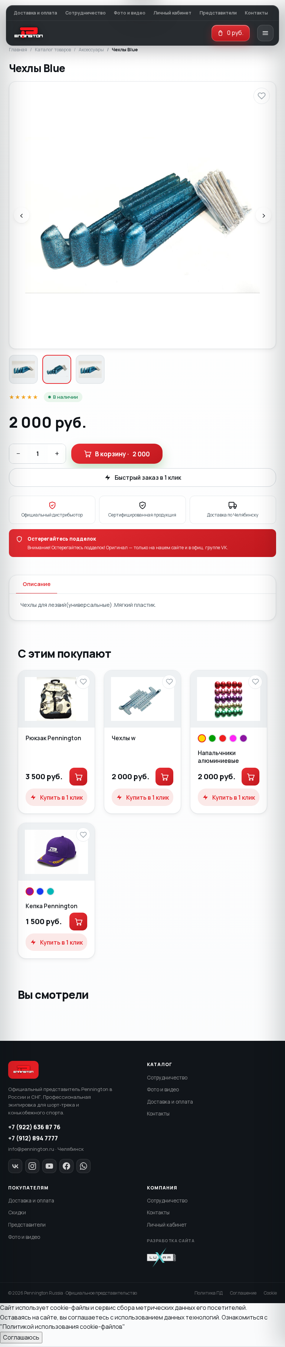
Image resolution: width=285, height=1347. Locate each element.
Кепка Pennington (52, 906)
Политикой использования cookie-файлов (62, 1326)
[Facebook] (66, 1166)
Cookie (270, 1293)
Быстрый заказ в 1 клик (148, 477)
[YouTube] (49, 1166)
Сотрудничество (85, 13)
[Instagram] (32, 1166)
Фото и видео (129, 13)
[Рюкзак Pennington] (56, 699)
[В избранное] (261, 96)
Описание (36, 584)
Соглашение (243, 1293)
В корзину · (122, 454)
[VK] (15, 1166)
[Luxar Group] (161, 1257)
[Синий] (40, 891)
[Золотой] (202, 738)
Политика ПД (208, 1293)
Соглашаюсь (21, 1337)
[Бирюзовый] (50, 891)
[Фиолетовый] (243, 738)
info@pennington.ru (31, 1149)
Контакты (256, 13)
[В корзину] (78, 777)
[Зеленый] (212, 738)
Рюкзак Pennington (53, 738)
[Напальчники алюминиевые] (228, 699)
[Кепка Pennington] (56, 852)
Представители (218, 13)
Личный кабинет (172, 13)
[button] (231, 33)
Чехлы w (123, 738)
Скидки (17, 1212)
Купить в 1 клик (61, 797)
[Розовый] (233, 738)
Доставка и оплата (35, 13)
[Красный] (223, 738)
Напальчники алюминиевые (218, 757)
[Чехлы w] (142, 699)
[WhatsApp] (83, 1166)
